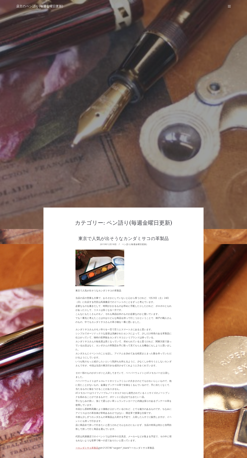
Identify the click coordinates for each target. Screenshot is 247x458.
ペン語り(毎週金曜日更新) (134, 244)
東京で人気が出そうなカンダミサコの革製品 (123, 238)
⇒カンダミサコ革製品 (86, 447)
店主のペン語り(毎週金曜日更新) (39, 6)
